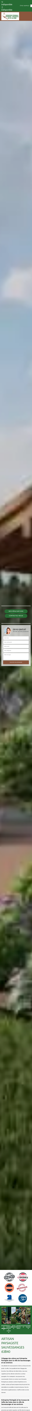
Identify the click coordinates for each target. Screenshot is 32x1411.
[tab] (16, 705)
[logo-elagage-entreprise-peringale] (10, 16)
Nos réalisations (16, 611)
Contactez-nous (16, 616)
